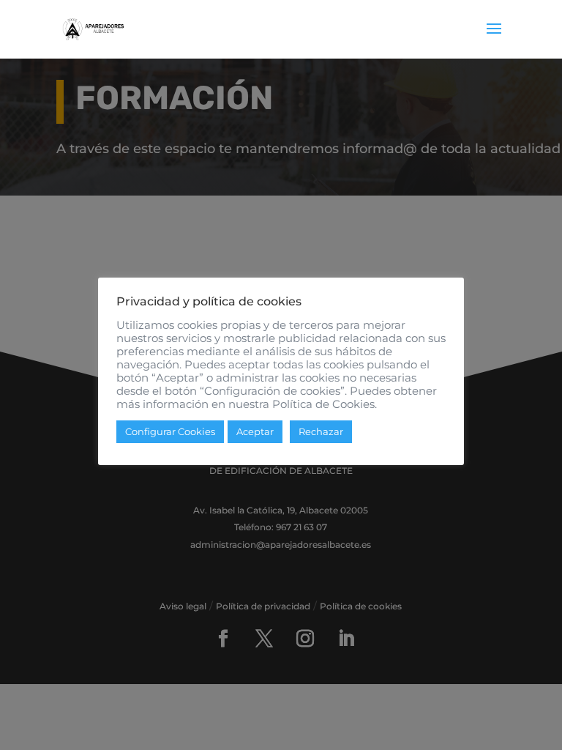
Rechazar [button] (321, 431)
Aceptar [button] (255, 431)
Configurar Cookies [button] (170, 431)
